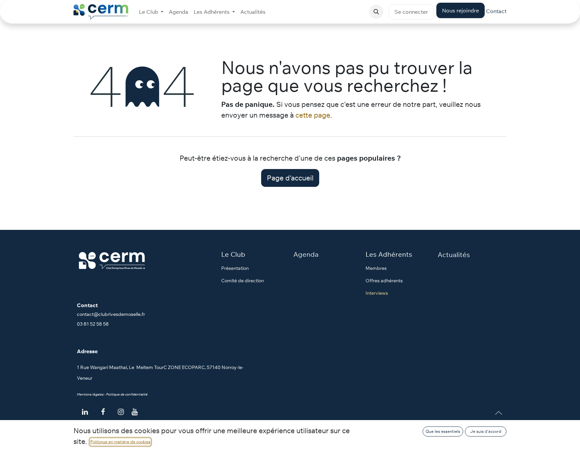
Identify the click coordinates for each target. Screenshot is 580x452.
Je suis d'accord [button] (485, 431)
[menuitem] (151, 11)
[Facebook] (103, 412)
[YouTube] (135, 411)
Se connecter (411, 11)
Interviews (377, 293)
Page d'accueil (290, 177)
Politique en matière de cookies (120, 441)
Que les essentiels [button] (443, 431)
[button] (376, 12)
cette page (312, 115)
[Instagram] (121, 412)
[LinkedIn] (85, 412)
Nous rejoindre (460, 10)
